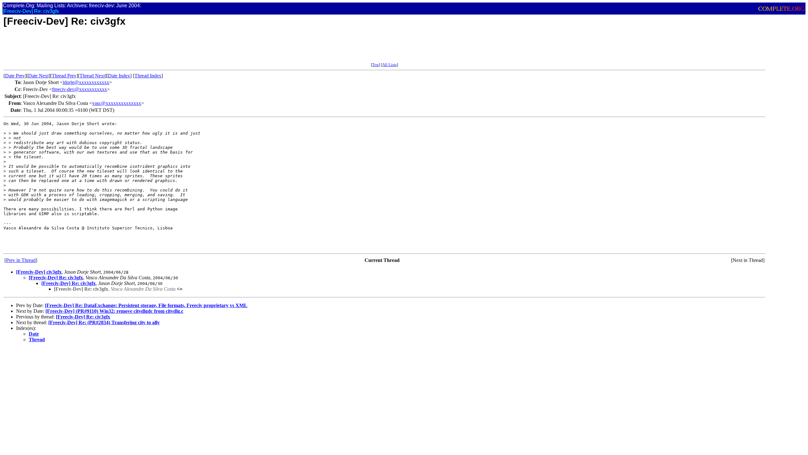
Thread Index (147, 75)
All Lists (389, 64)
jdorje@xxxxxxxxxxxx (86, 82)
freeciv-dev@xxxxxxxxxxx (79, 89)
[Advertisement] (118, 48)
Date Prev (15, 75)
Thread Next (92, 75)
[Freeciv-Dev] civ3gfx (39, 272)
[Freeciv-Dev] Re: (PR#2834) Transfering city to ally (104, 322)
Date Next (38, 75)
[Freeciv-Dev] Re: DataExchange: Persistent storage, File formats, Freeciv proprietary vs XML (146, 305)
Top (375, 64)
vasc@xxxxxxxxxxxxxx (116, 103)
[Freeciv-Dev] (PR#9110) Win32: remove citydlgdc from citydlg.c (114, 311)
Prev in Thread (21, 260)
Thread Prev (64, 75)
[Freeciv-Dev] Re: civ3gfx (56, 277)
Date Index (119, 75)
